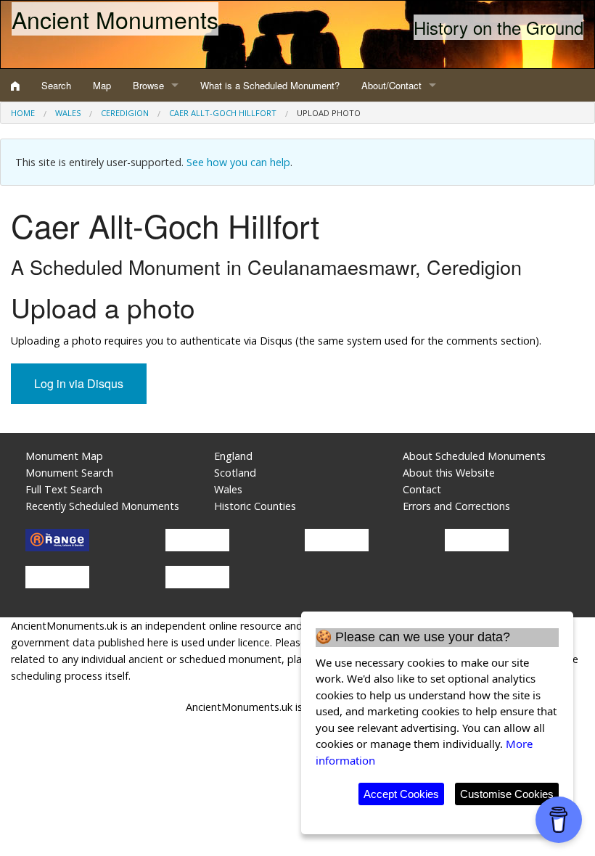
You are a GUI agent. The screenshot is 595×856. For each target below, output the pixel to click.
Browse (148, 85)
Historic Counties (255, 506)
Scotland (235, 473)
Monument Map (64, 456)
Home (23, 112)
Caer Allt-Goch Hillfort (222, 112)
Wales (68, 112)
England (233, 456)
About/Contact (391, 85)
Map (102, 85)
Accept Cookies (401, 794)
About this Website (449, 473)
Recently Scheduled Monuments (102, 506)
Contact (422, 489)
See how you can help (238, 162)
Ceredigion (125, 112)
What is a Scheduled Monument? (270, 85)
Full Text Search (63, 489)
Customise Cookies (507, 794)
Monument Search (69, 473)
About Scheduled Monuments (474, 456)
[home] (15, 85)
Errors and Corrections (456, 506)
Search (56, 85)
